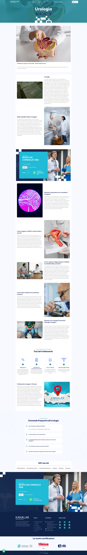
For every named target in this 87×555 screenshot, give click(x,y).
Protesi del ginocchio (38, 528)
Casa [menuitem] (28, 2)
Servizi (42, 13)
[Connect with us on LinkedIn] (60, 528)
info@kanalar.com (50, 528)
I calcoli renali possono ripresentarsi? (36, 434)
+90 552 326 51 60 (50, 530)
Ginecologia (67, 468)
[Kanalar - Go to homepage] (14, 1)
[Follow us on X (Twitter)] (60, 525)
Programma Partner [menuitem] (58, 2)
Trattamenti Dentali (21, 468)
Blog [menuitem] (44, 2)
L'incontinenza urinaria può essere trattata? (38, 446)
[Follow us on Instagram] (65, 522)
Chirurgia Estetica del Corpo (45, 468)
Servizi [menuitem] (39, 2)
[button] (75, 2)
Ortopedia (55, 468)
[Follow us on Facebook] (60, 522)
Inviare (24, 172)
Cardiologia (61, 468)
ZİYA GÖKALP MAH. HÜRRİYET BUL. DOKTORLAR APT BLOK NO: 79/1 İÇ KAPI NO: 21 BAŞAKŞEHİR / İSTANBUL (52, 524)
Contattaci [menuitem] (49, 2)
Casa (38, 13)
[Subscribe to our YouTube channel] (65, 525)
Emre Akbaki (46, 553)
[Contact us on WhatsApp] (4, 551)
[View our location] (69, 528)
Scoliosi (36, 530)
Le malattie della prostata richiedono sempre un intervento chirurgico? (42, 440)
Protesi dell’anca (38, 527)
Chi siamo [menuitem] (34, 2)
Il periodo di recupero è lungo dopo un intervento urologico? (42, 451)
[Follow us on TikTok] (65, 528)
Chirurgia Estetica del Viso (32, 468)
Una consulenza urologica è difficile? (36, 426)
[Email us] (69, 525)
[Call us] (69, 522)
